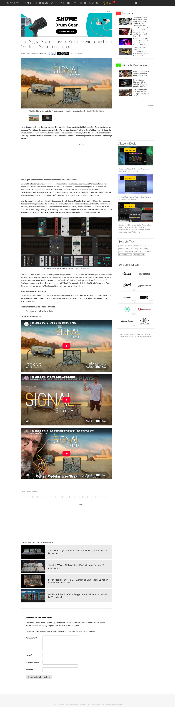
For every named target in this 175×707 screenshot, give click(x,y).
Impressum (139, 334)
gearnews (13, 3)
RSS (165, 3)
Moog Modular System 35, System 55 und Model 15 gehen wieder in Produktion (78, 581)
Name (29, 655)
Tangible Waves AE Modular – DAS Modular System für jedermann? (76, 566)
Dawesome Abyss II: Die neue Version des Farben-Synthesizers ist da (133, 160)
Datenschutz (128, 334)
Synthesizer (57, 3)
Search (171, 3)
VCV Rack (64, 283)
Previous (23, 117)
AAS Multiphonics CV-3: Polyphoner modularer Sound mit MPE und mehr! (78, 596)
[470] (127, 285)
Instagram (149, 3)
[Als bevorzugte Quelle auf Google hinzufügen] (63, 53)
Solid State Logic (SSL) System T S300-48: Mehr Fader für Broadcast (77, 552)
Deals (109, 3)
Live (75, 3)
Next (110, 117)
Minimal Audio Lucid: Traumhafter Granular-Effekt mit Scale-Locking (135, 188)
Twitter (159, 3)
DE (137, 3)
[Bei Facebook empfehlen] (98, 491)
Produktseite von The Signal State (39, 311)
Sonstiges (94, 3)
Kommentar (31, 638)
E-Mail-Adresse (33, 662)
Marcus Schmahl (40, 53)
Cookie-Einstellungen (127, 336)
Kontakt (148, 334)
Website (29, 669)
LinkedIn (144, 3)
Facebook (154, 3)
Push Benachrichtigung (144, 336)
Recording (41, 3)
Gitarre (27, 3)
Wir (120, 334)
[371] (127, 309)
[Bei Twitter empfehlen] (107, 491)
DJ (68, 3)
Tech (83, 3)
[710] (127, 273)
